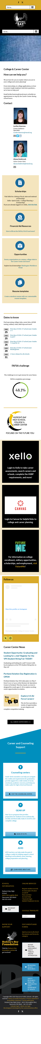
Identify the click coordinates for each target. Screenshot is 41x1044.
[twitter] (5, 638)
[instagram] (10, 638)
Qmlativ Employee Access (30, 901)
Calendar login (15, 1006)
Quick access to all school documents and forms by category (30, 934)
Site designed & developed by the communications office (20, 1008)
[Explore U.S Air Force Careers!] (11, 700)
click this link (32, 205)
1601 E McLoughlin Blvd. (10, 895)
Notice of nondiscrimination (17, 998)
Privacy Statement (32, 998)
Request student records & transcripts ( (30, 891)
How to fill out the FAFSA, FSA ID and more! (20, 231)
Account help (26, 897)
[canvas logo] (20, 497)
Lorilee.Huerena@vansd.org (22, 132)
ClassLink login (27, 899)
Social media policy (28, 1000)
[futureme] (20, 542)
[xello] (20, 453)
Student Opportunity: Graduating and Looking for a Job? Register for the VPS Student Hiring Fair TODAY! (20, 656)
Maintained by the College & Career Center (19, 631)
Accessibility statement (14, 1000)
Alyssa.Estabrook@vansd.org (22, 164)
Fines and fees (26, 895)
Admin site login (25, 1006)
